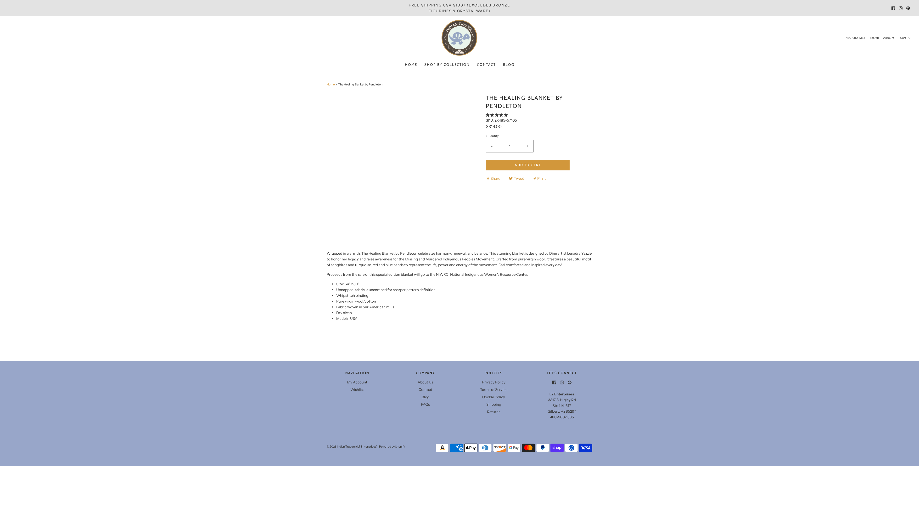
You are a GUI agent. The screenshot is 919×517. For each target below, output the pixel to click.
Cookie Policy (493, 397)
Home (411, 64)
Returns (493, 412)
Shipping (493, 404)
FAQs (425, 404)
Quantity (492, 136)
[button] (497, 115)
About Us (425, 382)
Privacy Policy (493, 382)
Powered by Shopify (392, 446)
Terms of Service (493, 389)
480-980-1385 (562, 417)
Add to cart (528, 165)
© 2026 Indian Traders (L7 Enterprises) (352, 446)
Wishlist (357, 389)
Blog (508, 64)
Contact (486, 64)
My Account (357, 382)
